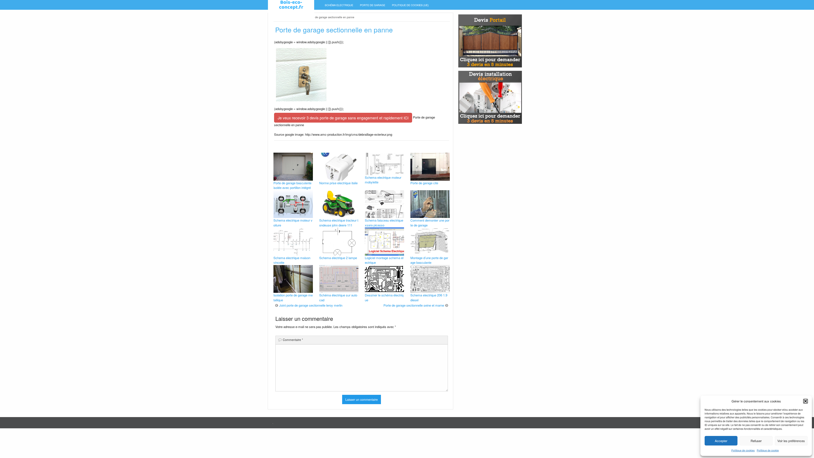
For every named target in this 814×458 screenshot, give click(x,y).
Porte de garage (372, 5)
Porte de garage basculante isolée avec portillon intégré (292, 185)
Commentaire (293, 340)
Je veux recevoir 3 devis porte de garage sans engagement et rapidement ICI (343, 117)
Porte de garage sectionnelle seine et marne (413, 305)
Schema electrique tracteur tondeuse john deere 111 (338, 222)
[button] (805, 401)
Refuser (756, 440)
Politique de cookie (768, 450)
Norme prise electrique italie (338, 183)
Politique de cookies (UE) (410, 5)
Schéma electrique (339, 5)
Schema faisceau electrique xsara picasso (384, 222)
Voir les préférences (791, 440)
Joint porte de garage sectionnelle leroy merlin (310, 305)
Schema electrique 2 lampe (338, 258)
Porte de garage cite (424, 183)
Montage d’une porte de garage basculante (429, 260)
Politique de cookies (743, 450)
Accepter (721, 440)
